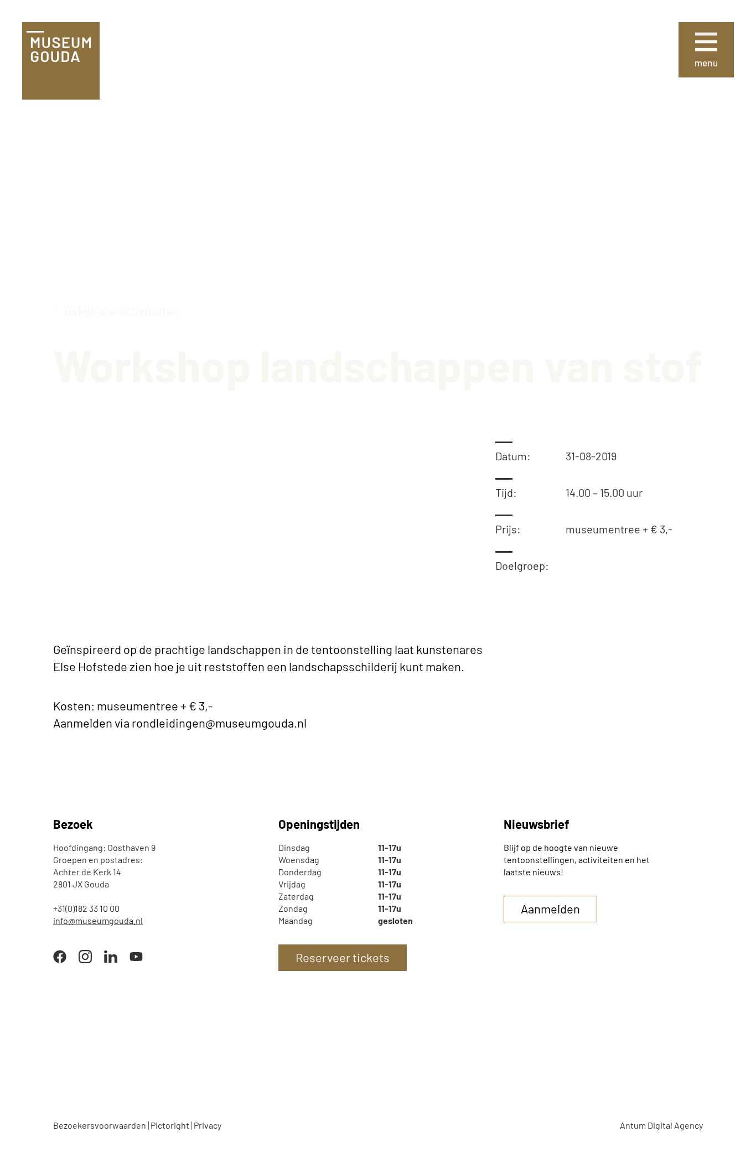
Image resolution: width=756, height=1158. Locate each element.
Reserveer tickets (343, 957)
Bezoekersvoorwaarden (99, 1125)
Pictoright (170, 1125)
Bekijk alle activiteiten (122, 310)
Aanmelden (550, 908)
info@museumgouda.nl (98, 920)
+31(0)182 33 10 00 (86, 908)
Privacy (207, 1125)
